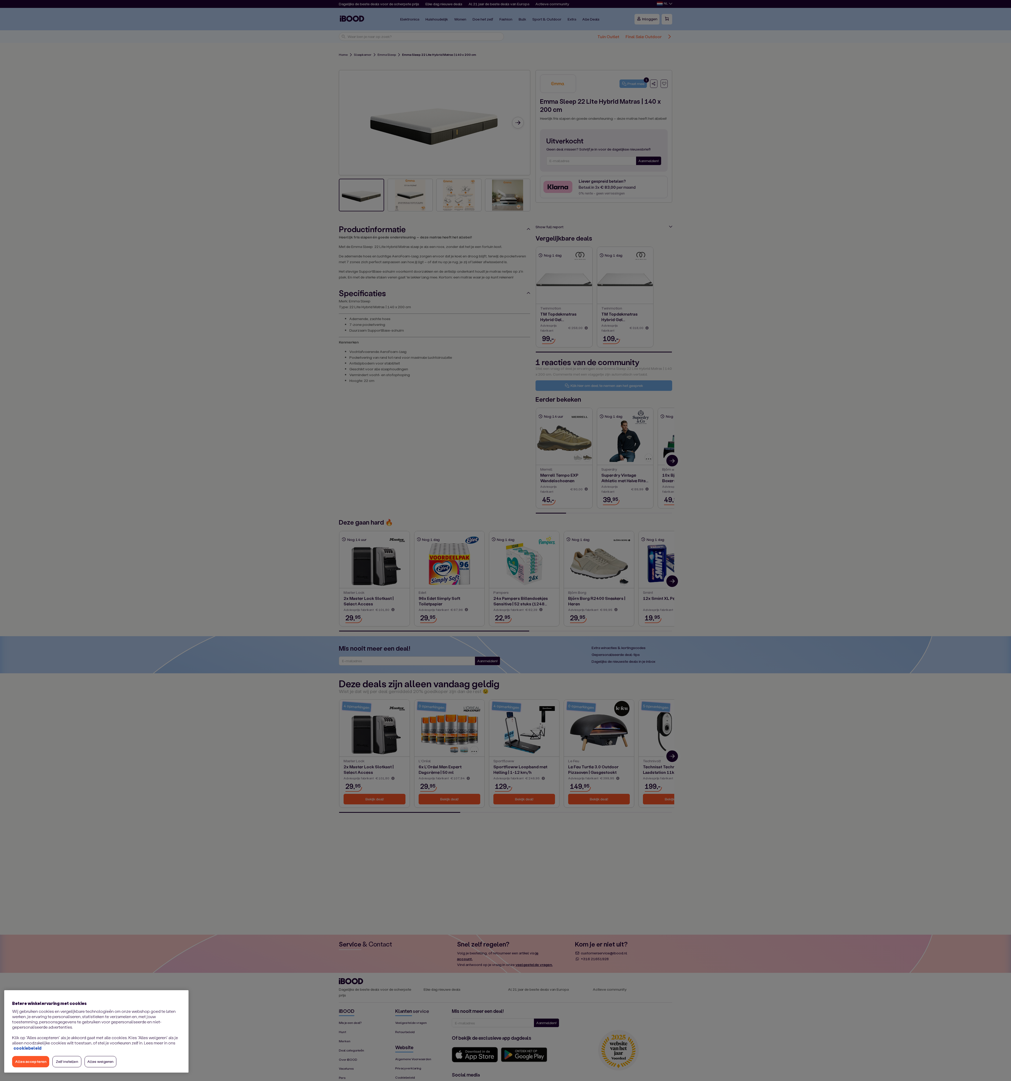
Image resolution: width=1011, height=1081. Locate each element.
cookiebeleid (27, 1048)
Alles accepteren (30, 1061)
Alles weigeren (100, 1061)
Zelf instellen (67, 1061)
